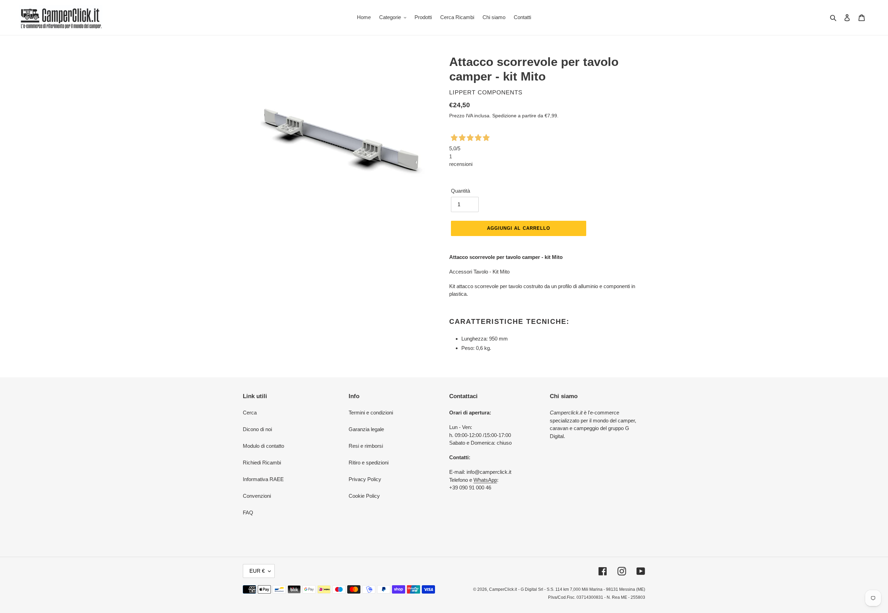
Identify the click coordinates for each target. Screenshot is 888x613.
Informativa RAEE (263, 479)
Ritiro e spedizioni (368, 462)
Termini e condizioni (371, 412)
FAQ (248, 512)
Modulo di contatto (263, 446)
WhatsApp (485, 480)
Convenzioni (257, 496)
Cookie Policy (364, 496)
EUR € (257, 571)
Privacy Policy (365, 479)
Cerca (250, 412)
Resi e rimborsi (366, 446)
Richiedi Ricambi (262, 462)
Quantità (460, 191)
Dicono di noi (257, 429)
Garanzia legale (366, 429)
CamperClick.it (503, 589)
